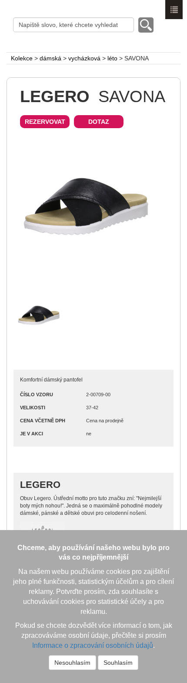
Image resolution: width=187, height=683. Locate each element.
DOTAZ (98, 121)
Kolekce (22, 58)
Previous (28, 208)
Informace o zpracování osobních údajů (92, 645)
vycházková (84, 58)
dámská (50, 58)
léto (112, 58)
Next (158, 208)
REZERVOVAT (45, 121)
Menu (174, 9)
